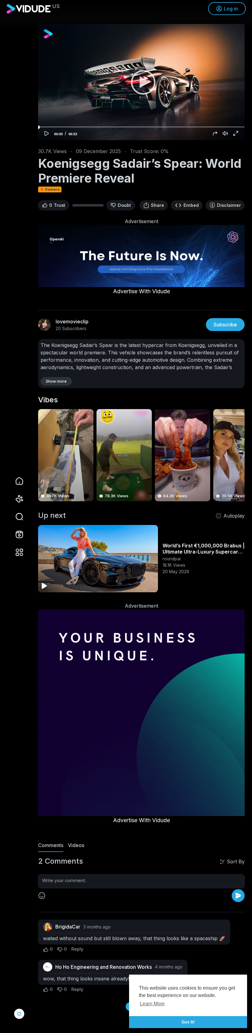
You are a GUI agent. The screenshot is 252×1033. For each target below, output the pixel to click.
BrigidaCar (67, 927)
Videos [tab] (76, 845)
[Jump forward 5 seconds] (215, 133)
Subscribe (225, 324)
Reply (77, 949)
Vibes (48, 400)
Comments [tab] (50, 845)
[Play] (141, 82)
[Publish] (238, 895)
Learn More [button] (152, 1003)
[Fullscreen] (235, 133)
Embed (191, 205)
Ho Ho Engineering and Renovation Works (103, 967)
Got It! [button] (188, 1021)
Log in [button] (231, 9)
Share (157, 205)
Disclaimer (229, 205)
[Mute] (225, 133)
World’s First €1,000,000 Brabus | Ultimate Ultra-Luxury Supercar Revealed (204, 551)
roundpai (172, 558)
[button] (15, 517)
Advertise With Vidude (141, 291)
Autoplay (234, 516)
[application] (141, 82)
